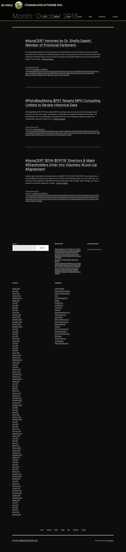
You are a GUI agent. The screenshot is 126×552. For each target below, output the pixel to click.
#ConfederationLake (34, 131)
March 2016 (15, 414)
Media (80, 17)
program (34, 134)
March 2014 (15, 445)
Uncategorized (59, 341)
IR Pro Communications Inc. (25, 540)
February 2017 (16, 393)
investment (71, 133)
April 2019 (15, 350)
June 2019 (15, 345)
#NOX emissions (68, 195)
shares (53, 134)
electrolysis (91, 73)
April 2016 (15, 412)
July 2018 (15, 364)
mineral (80, 133)
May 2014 (15, 440)
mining (85, 133)
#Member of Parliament (43, 73)
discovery (89, 131)
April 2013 (15, 464)
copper (85, 131)
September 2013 (17, 455)
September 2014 (17, 433)
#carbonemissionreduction (55, 71)
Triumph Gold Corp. (60, 338)
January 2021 (16, 317)
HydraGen (34, 75)
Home (45, 17)
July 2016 (15, 407)
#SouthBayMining (50, 131)
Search (14, 244)
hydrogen (40, 75)
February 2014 (16, 448)
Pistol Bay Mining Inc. (39, 129)
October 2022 (16, 295)
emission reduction (71, 197)
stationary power (79, 199)
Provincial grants (63, 199)
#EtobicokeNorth (86, 71)
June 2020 (15, 331)
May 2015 (15, 426)
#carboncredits (44, 71)
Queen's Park (54, 75)
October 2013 (16, 452)
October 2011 (16, 478)
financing (48, 133)
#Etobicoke (79, 71)
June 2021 (15, 305)
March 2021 (15, 312)
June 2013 (15, 462)
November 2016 (17, 400)
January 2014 (16, 450)
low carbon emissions (42, 199)
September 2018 (17, 360)
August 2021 (16, 300)
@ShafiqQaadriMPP (34, 71)
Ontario (45, 75)
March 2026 (15, 293)
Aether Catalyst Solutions (62, 291)
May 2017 (15, 386)
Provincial (55, 199)
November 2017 (17, 374)
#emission (66, 71)
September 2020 (17, 326)
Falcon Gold (58, 307)
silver (56, 134)
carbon (82, 73)
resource (43, 134)
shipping (72, 199)
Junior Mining (59, 317)
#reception (77, 73)
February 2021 (16, 314)
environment (80, 197)
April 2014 (15, 443)
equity (27, 133)
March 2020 (15, 338)
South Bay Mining (62, 134)
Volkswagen (66, 75)
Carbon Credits (85, 195)
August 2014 (16, 436)
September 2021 (17, 298)
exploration (32, 133)
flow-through (54, 133)
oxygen (49, 75)
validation (32, 201)
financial (43, 133)
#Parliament (62, 73)
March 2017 (15, 390)
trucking (91, 199)
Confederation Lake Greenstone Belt (73, 131)
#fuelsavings (56, 195)
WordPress (110, 540)
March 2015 (15, 429)
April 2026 (15, 291)
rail (69, 199)
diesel (86, 73)
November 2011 (17, 476)
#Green (62, 195)
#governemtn (95, 71)
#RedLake (43, 131)
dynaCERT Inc (36, 69)
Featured (57, 310)
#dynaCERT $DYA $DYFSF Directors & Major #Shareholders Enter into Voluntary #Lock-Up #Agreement (61, 164)
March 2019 (15, 353)
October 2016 (16, 402)
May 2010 (15, 507)
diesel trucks (56, 197)
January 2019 (16, 357)
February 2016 (16, 417)
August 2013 (16, 457)
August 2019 (16, 341)
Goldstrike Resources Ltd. (62, 312)
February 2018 (16, 369)
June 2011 (15, 481)
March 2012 (15, 471)
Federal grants (92, 197)
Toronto (60, 75)
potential (93, 133)
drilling (97, 131)
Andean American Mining (62, 293)
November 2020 (17, 322)
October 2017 (16, 376)
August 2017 (16, 381)
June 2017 (15, 383)
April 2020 (15, 336)
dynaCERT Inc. (44, 69)
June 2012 (15, 469)
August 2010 (16, 500)
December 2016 (17, 398)
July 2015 (15, 421)
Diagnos (57, 300)
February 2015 (16, 431)
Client (56, 295)
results (48, 134)
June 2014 (15, 438)
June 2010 (15, 505)
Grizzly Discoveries (60, 314)
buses (75, 195)
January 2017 (16, 395)
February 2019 (16, 355)
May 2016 (15, 410)
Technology (58, 336)
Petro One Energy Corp (62, 329)
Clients (68, 17)
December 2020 (17, 319)
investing (65, 133)
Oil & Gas (57, 326)
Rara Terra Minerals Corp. (62, 334)
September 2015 (17, 419)
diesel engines (33, 197)
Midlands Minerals (60, 324)
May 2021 (15, 307)
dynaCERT (63, 197)
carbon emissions (94, 195)
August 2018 (16, 362)
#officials (56, 73)
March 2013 (15, 467)
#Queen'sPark (70, 73)
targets (69, 134)
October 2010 (16, 495)
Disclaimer (102, 17)
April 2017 (15, 388)
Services (56, 17)
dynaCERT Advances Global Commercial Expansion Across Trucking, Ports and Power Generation (68, 256)
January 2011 (16, 488)
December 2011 (17, 474)
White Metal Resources (61, 343)
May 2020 (15, 334)
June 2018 (15, 367)
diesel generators (41, 197)
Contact (115, 17)
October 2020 (16, 324)
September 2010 (17, 497)
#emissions (72, 71)
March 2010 (15, 512)
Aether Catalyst (59, 288)
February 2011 (16, 486)
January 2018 (16, 372)
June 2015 (15, 424)
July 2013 (15, 459)
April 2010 (15, 509)
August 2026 (16, 288)
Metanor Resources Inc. (62, 319)
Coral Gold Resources (61, 298)
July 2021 (15, 303)
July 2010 (15, 502)
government (28, 75)
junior (76, 133)
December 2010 (17, 490)
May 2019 (15, 348)
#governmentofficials (31, 73)
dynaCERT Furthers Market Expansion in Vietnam (67, 260)
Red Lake (38, 134)
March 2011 (15, 483)
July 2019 (15, 343)
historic (60, 133)
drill (93, 131)
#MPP (52, 73)
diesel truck (50, 197)
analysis (61, 131)
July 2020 (15, 329)
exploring (37, 133)
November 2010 (17, 493)
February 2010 (16, 514)
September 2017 (17, 379)
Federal (86, 197)
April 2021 (15, 310)
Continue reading (47, 59)
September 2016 (17, 405)
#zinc (57, 131)
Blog (90, 17)
